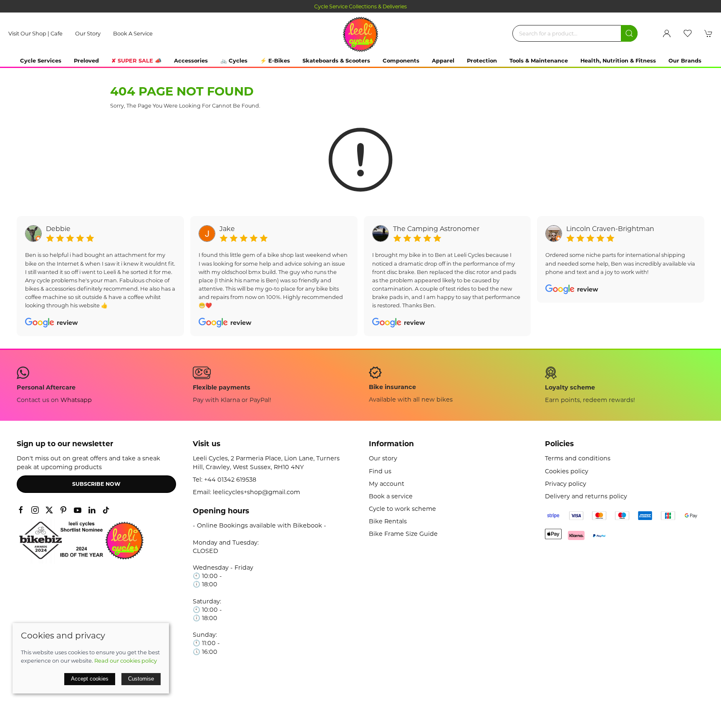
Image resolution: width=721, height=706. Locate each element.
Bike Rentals (388, 521)
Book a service (133, 33)
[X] (49, 510)
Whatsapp (76, 400)
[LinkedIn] (92, 510)
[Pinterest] (63, 510)
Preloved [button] (86, 60)
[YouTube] (77, 510)
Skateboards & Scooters (336, 60)
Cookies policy (566, 471)
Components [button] (401, 60)
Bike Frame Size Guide (403, 534)
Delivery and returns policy (586, 496)
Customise (141, 679)
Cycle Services (40, 60)
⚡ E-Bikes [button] (275, 60)
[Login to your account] (667, 33)
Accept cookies (89, 679)
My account (386, 483)
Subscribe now (96, 484)
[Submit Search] (629, 33)
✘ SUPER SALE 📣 (136, 60)
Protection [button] (482, 60)
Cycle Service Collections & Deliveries (360, 6)
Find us (380, 471)
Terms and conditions (577, 458)
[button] (687, 33)
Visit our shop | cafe (35, 33)
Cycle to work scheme (402, 509)
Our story (88, 33)
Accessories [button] (191, 60)
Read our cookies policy (125, 660)
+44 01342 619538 (230, 479)
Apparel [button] (443, 60)
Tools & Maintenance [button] (538, 60)
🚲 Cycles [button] (233, 60)
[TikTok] (106, 510)
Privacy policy (565, 483)
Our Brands (684, 60)
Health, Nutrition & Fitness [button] (618, 60)
